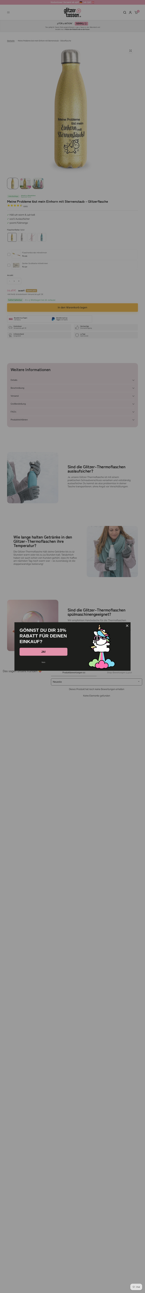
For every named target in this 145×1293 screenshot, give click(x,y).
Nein (43, 662)
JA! (43, 651)
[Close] (127, 625)
